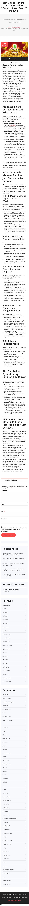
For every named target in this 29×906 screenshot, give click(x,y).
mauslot (5, 767)
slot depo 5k (6, 829)
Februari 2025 (6, 670)
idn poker (5, 735)
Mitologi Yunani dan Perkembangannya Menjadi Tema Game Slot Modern (13, 553)
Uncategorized (16, 27)
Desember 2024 (7, 678)
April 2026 (5, 619)
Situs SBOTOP (6, 807)
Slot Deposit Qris (7, 833)
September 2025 (7, 645)
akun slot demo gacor (8, 702)
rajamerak (5, 778)
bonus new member (8, 720)
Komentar (4, 490)
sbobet (4, 789)
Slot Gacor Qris (7, 844)
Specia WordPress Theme (14, 900)
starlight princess (7, 880)
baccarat (5, 713)
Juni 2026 (5, 612)
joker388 (5, 742)
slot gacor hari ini (7, 840)
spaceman (5, 866)
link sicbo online (7, 753)
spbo (4, 877)
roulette (5, 782)
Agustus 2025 (6, 649)
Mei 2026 (5, 616)
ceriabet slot (12, 125)
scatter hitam (6, 796)
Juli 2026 (5, 608)
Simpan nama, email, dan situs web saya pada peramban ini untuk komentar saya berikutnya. (14, 529)
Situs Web (4, 519)
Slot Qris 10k (6, 851)
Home (8, 27)
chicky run (5, 727)
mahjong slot (6, 760)
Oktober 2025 (6, 641)
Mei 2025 (5, 660)
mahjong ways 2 (7, 764)
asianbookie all (6, 709)
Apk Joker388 (6, 705)
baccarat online (7, 716)
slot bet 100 (6, 811)
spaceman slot (6, 873)
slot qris (5, 848)
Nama (3, 504)
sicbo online (6, 804)
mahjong (5, 756)
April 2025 (5, 663)
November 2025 (7, 638)
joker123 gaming (7, 738)
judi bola (5, 745)
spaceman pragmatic (8, 869)
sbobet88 (5, 793)
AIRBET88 (5, 694)
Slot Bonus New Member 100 (10, 818)
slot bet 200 (6, 815)
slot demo (5, 822)
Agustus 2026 (6, 605)
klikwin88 (5, 749)
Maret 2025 (6, 667)
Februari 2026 (6, 627)
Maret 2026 (6, 623)
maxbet (5, 771)
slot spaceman (6, 855)
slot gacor (5, 837)
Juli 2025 (5, 652)
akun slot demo (7, 698)
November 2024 (7, 681)
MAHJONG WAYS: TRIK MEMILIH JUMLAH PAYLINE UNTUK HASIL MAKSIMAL (14, 569)
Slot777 (5, 862)
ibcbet (4, 731)
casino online (6, 724)
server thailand (7, 800)
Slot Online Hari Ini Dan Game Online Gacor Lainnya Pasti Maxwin (13, 6)
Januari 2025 (6, 674)
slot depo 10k (6, 826)
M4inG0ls (5, 58)
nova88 (5, 775)
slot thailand (6, 858)
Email (3, 511)
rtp (3, 786)
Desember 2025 (7, 634)
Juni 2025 (5, 656)
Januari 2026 (6, 630)
